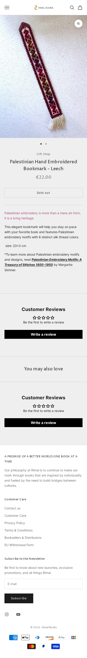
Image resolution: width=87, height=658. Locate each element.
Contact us (12, 508)
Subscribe (19, 598)
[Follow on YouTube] (18, 614)
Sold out (43, 192)
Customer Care (15, 515)
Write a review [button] (43, 334)
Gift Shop (43, 154)
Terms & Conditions (18, 530)
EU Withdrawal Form (19, 545)
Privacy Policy (14, 523)
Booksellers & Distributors (22, 537)
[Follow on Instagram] (6, 614)
